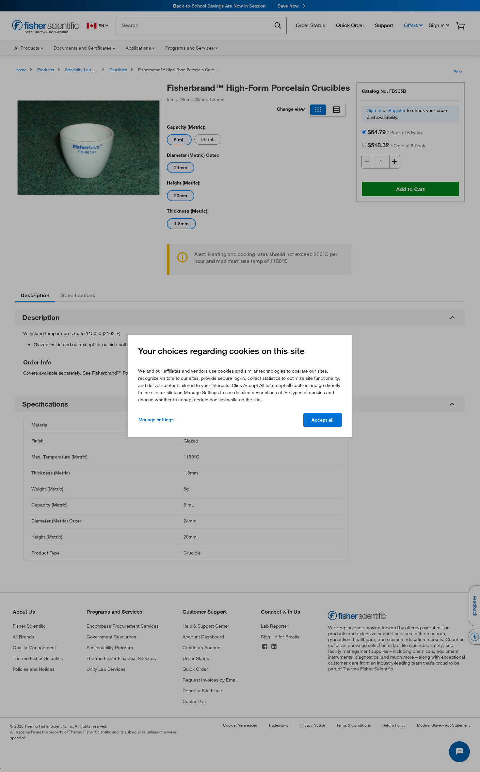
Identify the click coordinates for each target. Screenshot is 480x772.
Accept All (323, 420)
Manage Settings (155, 420)
